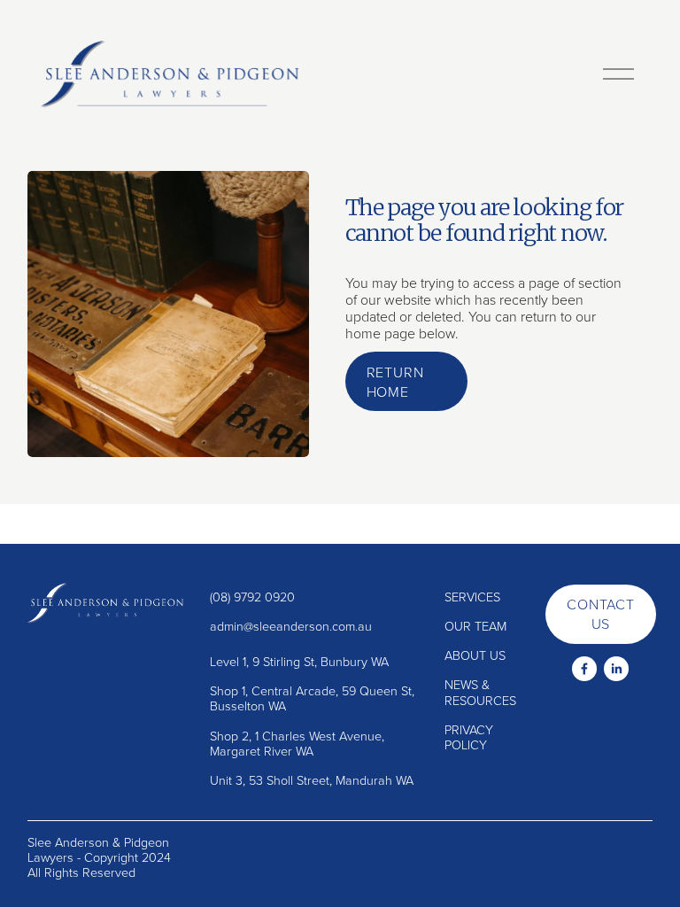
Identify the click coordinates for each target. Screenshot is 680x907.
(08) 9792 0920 (252, 596)
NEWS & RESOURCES (480, 692)
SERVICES (472, 596)
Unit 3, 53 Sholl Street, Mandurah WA (311, 779)
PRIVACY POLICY (468, 737)
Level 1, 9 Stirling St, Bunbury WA (299, 661)
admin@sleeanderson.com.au (291, 625)
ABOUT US (475, 655)
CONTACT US (601, 613)
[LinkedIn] (616, 668)
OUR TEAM (475, 625)
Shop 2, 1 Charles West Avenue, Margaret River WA (297, 743)
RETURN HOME (395, 381)
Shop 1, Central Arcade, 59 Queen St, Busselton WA (312, 698)
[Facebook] (584, 668)
